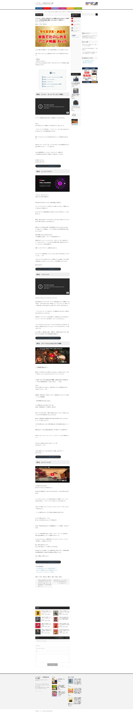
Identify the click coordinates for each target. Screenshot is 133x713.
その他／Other (78, 8)
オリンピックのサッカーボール (76, 25)
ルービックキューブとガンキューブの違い (45, 572)
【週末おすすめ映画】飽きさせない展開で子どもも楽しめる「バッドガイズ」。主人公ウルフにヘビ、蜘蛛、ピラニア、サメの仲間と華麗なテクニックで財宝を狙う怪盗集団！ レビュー (44, 583)
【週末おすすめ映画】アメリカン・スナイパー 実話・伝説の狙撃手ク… (64, 612)
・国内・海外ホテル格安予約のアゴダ (87, 61)
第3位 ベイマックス (48, 81)
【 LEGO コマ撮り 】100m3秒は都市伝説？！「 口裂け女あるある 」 (61, 687)
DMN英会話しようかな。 (61, 679)
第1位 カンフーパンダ (49, 86)
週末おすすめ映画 (39, 8)
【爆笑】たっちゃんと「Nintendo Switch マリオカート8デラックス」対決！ (61, 693)
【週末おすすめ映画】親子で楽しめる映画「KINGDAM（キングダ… (46, 630)
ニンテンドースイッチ (76, 18)
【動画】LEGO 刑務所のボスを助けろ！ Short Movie (75, 95)
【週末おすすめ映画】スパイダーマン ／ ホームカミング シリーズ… (46, 618)
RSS (40, 691)
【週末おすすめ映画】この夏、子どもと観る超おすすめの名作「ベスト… (64, 624)
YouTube (62, 8)
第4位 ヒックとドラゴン (49, 79)
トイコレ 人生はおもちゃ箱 (44, 3)
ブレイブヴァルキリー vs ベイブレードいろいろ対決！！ (75, 107)
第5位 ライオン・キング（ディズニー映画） (53, 77)
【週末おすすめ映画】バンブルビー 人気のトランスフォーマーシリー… (46, 612)
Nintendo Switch (47, 8)
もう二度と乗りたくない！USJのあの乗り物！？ (46, 568)
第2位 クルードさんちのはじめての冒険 (52, 84)
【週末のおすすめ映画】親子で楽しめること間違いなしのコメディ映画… (64, 630)
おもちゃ (54, 8)
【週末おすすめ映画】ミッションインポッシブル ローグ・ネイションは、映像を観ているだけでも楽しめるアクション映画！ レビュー (75, 682)
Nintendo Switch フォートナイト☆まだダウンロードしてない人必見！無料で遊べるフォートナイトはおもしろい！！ (60, 582)
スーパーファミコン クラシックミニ (76, 31)
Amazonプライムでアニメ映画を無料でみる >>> (48, 166)
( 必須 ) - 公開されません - (40, 648)
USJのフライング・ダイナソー (76, 21)
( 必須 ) (38, 645)
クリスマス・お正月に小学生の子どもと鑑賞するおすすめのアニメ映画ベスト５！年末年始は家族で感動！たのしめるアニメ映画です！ (74, 691)
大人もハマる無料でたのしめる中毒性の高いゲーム (47, 570)
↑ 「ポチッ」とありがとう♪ (75, 37)
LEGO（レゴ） (70, 8)
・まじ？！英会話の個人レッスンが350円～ (88, 60)
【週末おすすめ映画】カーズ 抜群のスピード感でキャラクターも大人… (46, 624)
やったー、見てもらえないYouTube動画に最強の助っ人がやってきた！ (75, 83)
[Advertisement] (44, 597)
